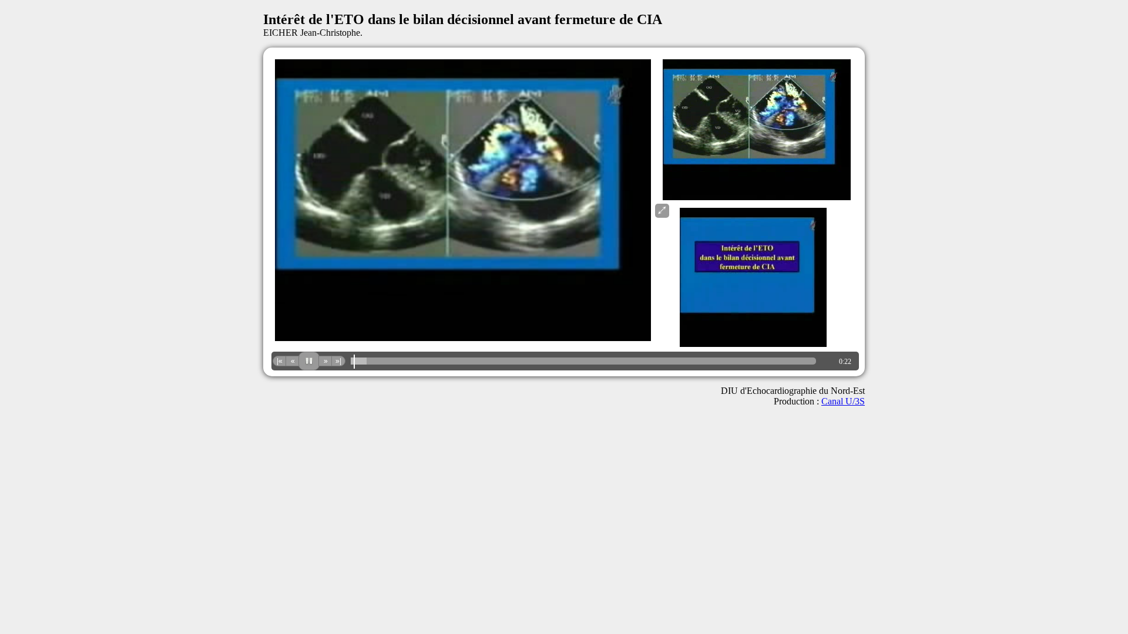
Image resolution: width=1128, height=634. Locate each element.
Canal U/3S (843, 401)
